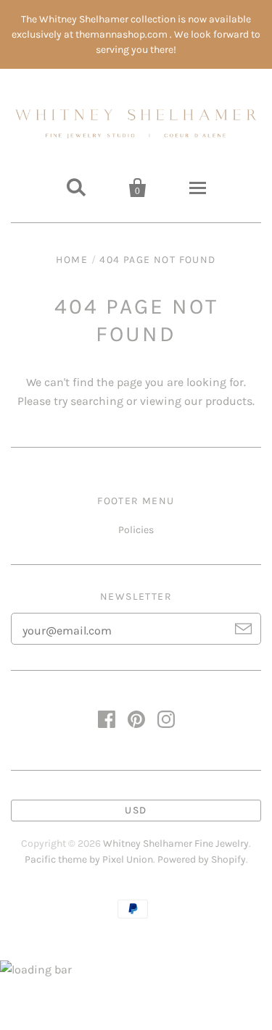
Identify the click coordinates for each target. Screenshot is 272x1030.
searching (96, 401)
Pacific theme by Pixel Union (89, 859)
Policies (136, 530)
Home (72, 260)
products (228, 401)
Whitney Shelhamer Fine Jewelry (176, 843)
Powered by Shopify (201, 859)
